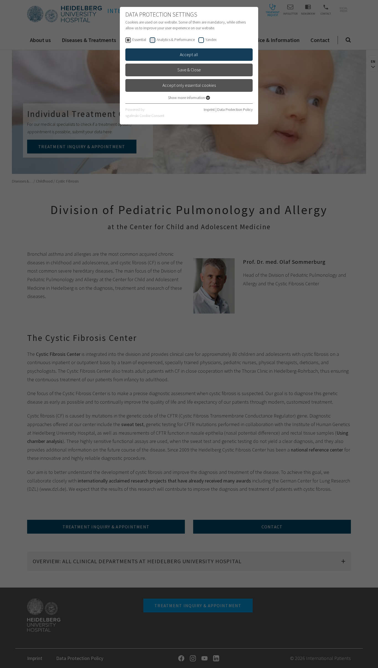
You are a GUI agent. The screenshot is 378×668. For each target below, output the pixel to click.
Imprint (209, 109)
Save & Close (189, 69)
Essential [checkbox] (139, 39)
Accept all (189, 54)
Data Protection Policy (235, 109)
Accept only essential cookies (189, 85)
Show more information (187, 97)
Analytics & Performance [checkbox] (176, 39)
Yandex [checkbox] (211, 39)
